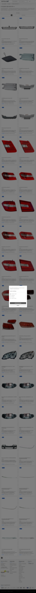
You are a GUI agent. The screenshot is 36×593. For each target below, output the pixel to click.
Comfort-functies (13, 298)
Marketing (12, 296)
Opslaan (18, 305)
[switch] (10, 295)
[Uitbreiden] (25, 293)
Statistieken (13, 295)
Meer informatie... (21, 288)
